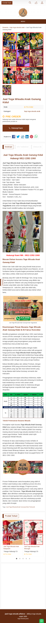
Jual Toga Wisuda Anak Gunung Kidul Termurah (20, 507)
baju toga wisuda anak (32, 111)
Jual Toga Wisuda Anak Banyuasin (11, 547)
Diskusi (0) (37, 147)
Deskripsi (8, 147)
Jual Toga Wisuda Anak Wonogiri (31, 547)
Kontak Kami (7, 3)
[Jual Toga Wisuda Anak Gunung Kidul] (23, 467)
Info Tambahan (23, 147)
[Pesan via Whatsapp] (36, 3)
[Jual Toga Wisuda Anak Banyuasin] (13, 532)
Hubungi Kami (17, 128)
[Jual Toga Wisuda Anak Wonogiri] (33, 532)
